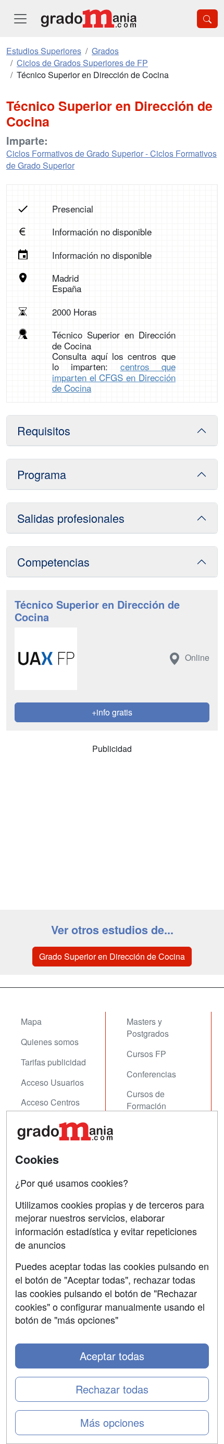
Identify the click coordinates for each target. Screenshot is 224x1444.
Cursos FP (146, 1054)
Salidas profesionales (71, 518)
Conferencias (151, 1074)
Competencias (53, 562)
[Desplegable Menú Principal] (20, 18)
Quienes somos (50, 1042)
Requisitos (43, 430)
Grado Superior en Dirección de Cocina (112, 956)
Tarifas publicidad (53, 1062)
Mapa (31, 1021)
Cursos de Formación (146, 1100)
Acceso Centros (50, 1102)
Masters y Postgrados (148, 1027)
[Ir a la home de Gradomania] (89, 18)
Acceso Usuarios (52, 1082)
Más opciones (112, 1422)
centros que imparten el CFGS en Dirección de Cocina (114, 377)
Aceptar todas (112, 1355)
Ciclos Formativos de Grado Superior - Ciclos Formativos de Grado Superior (111, 159)
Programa (41, 474)
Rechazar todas (112, 1389)
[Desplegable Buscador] (207, 18)
